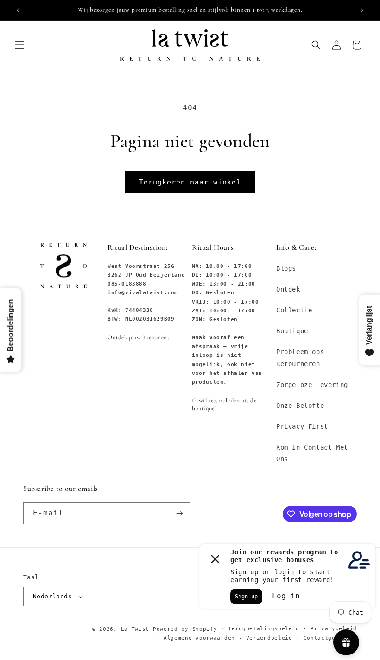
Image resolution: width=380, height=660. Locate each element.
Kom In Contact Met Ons (312, 453)
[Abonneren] (179, 513)
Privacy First (302, 426)
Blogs (286, 268)
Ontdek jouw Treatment (139, 337)
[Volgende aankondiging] (362, 10)
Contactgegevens (330, 638)
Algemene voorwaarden (199, 638)
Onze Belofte (300, 405)
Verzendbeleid (269, 638)
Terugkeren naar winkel (190, 182)
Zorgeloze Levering (312, 384)
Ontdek (288, 289)
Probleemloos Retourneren (300, 357)
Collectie (294, 310)
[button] (19, 45)
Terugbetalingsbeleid (263, 629)
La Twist (137, 629)
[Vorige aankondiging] (18, 10)
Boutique (292, 331)
